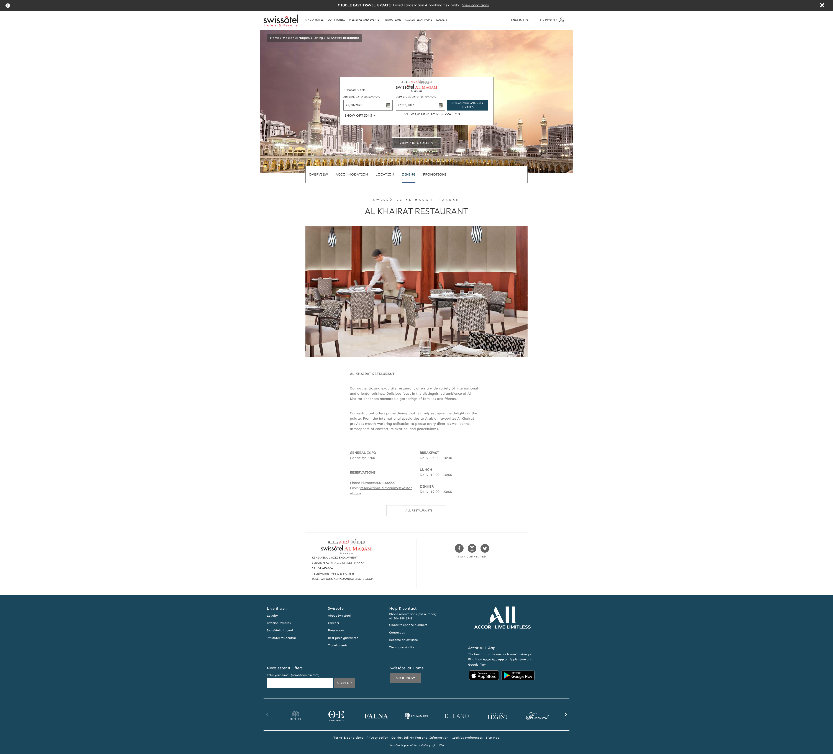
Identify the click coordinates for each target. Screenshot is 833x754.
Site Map (493, 737)
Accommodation (352, 174)
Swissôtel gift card (280, 630)
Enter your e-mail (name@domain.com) (293, 675)
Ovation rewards (279, 623)
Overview (318, 174)
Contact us (397, 632)
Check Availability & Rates (467, 105)
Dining (318, 38)
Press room (336, 630)
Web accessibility (401, 647)
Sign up (346, 684)
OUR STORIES (336, 19)
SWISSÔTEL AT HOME (418, 19)
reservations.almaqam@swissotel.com (343, 578)
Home (274, 38)
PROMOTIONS (392, 19)
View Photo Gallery (417, 143)
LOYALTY (441, 19)
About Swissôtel (339, 615)
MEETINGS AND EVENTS (364, 19)
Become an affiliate (403, 640)
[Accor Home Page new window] (502, 637)
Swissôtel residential (281, 638)
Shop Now (405, 678)
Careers (333, 623)
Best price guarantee (343, 638)
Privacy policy (377, 737)
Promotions (434, 174)
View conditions (475, 5)
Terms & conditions (348, 737)
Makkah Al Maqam (296, 38)
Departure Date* (416, 96)
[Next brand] (565, 714)
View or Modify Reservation (432, 114)
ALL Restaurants (418, 510)
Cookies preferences (467, 737)
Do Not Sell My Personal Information (420, 737)
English (521, 21)
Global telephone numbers (408, 625)
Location (385, 174)
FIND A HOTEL (314, 19)
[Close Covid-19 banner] (822, 5)
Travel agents (338, 645)
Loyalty (272, 615)
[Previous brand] (267, 714)
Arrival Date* (361, 96)
